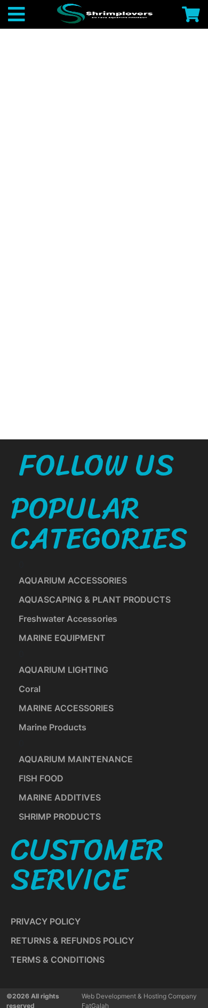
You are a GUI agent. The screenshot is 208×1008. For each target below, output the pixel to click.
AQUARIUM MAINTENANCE (76, 759)
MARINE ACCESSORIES (66, 708)
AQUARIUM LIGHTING (63, 669)
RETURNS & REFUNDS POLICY (72, 940)
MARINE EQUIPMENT (62, 637)
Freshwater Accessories (68, 618)
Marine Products (52, 727)
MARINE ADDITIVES (60, 797)
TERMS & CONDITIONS (58, 959)
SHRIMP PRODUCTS (60, 816)
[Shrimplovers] (103, 13)
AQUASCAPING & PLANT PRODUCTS (95, 599)
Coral (30, 689)
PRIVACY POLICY (46, 921)
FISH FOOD (41, 778)
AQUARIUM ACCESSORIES (73, 580)
